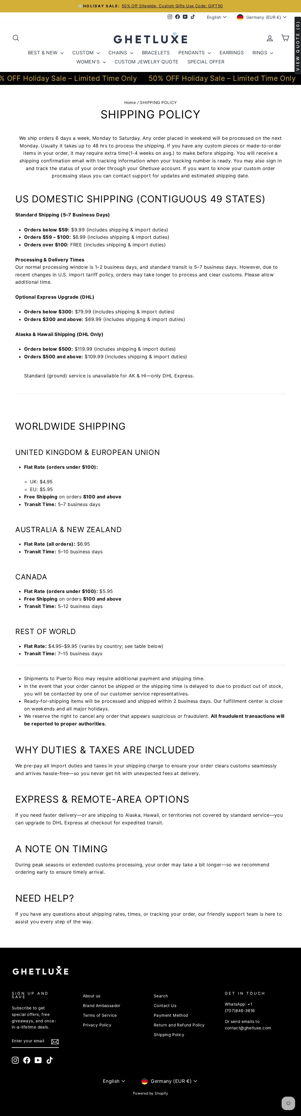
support (141, 176)
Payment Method (171, 1015)
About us (92, 996)
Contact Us (165, 1005)
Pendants (192, 53)
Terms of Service (100, 1015)
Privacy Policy (97, 1025)
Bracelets (156, 53)
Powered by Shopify (150, 1093)
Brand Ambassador (102, 1005)
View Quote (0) (297, 46)
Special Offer (206, 62)
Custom (83, 53)
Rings (260, 53)
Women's (88, 62)
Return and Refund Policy (179, 1025)
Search (161, 996)
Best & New (43, 53)
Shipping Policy (169, 1034)
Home (130, 102)
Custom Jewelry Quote (147, 62)
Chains (118, 53)
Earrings (232, 53)
